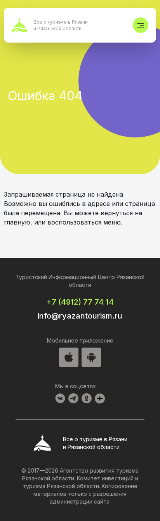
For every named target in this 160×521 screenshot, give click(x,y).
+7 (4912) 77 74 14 (80, 302)
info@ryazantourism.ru (80, 315)
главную (17, 222)
